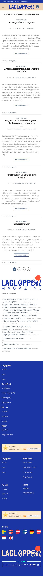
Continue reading (21, 53)
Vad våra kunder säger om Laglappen (17, 348)
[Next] (28, 269)
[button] (3, 6)
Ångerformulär (6, 403)
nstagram (5, 489)
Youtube (4, 421)
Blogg (3, 379)
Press (3, 374)
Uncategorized (21, 20)
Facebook (5, 416)
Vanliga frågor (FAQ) (8, 393)
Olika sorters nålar (21, 224)
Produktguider (6, 398)
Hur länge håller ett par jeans (21, 23)
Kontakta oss (6, 388)
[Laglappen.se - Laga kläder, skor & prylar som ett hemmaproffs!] (21, 7)
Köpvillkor (5, 430)
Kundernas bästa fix (11, 344)
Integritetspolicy (7, 435)
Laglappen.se (30, 28)
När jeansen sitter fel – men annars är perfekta (21, 321)
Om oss (4, 370)
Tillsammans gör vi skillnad (13, 339)
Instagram (5, 411)
